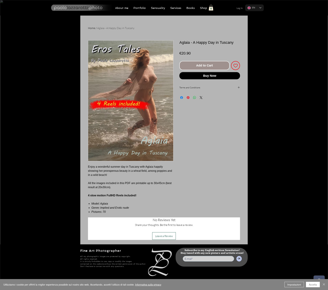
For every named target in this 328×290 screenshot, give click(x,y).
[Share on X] (201, 98)
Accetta (313, 284)
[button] (211, 7)
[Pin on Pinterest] (188, 98)
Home (91, 28)
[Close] (324, 284)
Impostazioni (294, 284)
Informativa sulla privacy (148, 284)
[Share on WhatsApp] (195, 98)
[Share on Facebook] (182, 98)
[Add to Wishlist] (235, 65)
